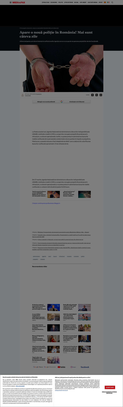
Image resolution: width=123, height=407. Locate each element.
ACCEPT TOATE (110, 387)
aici (36, 396)
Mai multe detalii (20, 386)
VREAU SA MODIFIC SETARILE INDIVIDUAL (109, 392)
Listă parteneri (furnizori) (61, 390)
